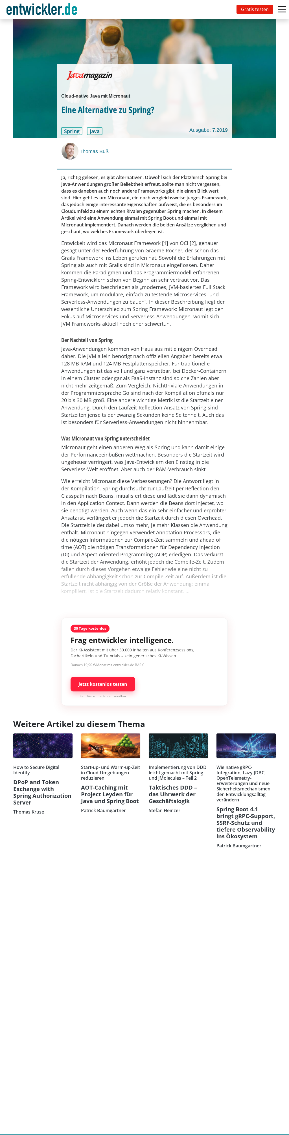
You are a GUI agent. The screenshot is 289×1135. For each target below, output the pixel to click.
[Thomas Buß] (71, 151)
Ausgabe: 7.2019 (208, 130)
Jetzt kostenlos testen (102, 684)
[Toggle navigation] (43, 9)
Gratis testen (255, 9)
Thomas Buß (94, 151)
